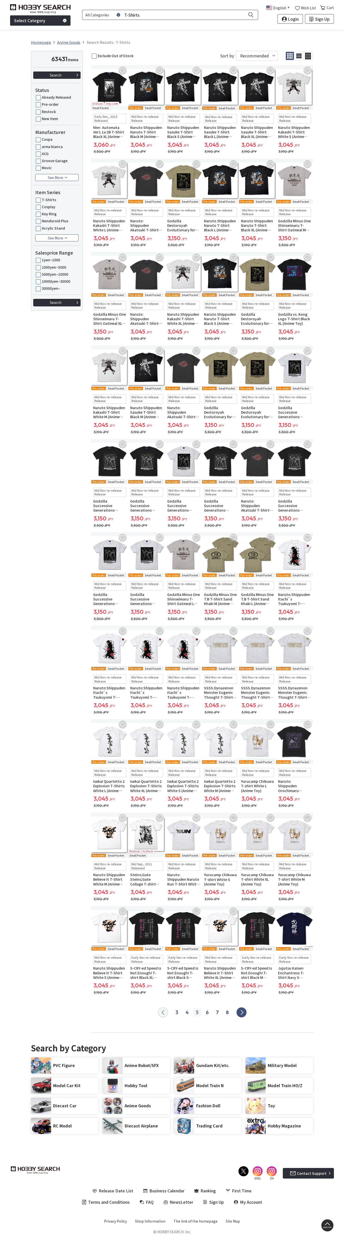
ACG (45, 153)
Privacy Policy (115, 1221)
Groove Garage (54, 160)
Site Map (233, 1221)
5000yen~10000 (55, 274)
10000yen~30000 (56, 281)
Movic (47, 167)
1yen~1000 (51, 260)
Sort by (227, 55)
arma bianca (52, 146)
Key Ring (49, 213)
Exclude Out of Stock (115, 55)
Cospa (47, 139)
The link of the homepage (196, 1221)
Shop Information (150, 1221)
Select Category (29, 20)
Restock (49, 111)
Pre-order (50, 104)
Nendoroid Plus (55, 221)
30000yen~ (51, 288)
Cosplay (48, 206)
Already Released (56, 97)
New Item (50, 118)
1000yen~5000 (54, 267)
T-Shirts (49, 199)
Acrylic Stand (53, 228)
